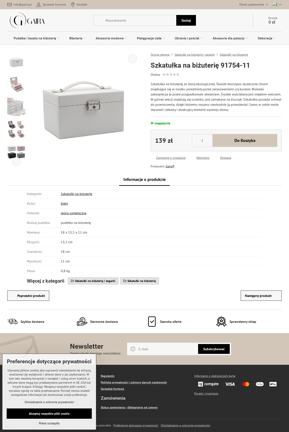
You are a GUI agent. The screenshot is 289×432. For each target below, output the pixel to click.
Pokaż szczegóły (49, 423)
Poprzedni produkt (31, 295)
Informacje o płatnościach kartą (214, 376)
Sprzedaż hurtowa (112, 389)
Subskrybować (214, 349)
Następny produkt (258, 295)
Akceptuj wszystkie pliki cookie (49, 414)
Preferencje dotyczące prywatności (135, 425)
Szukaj (186, 20)
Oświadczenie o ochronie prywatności (185, 425)
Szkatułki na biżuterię (76, 194)
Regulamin (107, 376)
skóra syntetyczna (73, 213)
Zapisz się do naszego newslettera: (95, 353)
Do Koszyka (244, 140)
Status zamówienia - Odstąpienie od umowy (129, 407)
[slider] (170, 74)
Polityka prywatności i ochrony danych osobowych (134, 382)
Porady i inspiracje (206, 393)
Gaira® (170, 166)
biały (64, 203)
